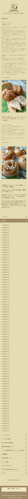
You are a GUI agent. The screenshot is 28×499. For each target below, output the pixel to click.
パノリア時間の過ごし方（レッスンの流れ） (13, 450)
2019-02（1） (6, 388)
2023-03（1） (6, 299)
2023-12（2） (6, 284)
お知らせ (4, 220)
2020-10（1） (6, 356)
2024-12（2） (6, 259)
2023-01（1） (6, 304)
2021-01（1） (6, 351)
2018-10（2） (6, 398)
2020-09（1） (6, 358)
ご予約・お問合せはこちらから (10, 469)
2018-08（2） (6, 401)
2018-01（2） (6, 418)
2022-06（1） (6, 319)
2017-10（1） (6, 425)
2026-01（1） (6, 234)
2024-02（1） (6, 282)
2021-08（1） (6, 341)
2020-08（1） (6, 361)
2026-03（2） (6, 232)
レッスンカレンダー (7, 465)
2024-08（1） (6, 269)
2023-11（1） (6, 287)
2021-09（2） (6, 339)
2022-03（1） (6, 326)
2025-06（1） (6, 249)
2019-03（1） (6, 386)
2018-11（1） (6, 396)
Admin (19, 497)
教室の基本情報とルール (8, 446)
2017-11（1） (6, 423)
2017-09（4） (6, 428)
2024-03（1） (6, 279)
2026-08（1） (6, 225)
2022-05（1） (6, 321)
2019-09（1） (6, 376)
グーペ (15, 497)
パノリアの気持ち (6, 439)
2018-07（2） (6, 403)
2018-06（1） (6, 405)
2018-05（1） (6, 408)
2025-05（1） (6, 252)
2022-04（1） (6, 324)
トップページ (5, 216)
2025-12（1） (6, 237)
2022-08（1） (6, 316)
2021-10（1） (6, 336)
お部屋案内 (4, 454)
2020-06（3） (6, 366)
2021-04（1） (6, 346)
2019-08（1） (6, 378)
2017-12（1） (6, 420)
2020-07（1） (6, 363)
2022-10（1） (6, 311)
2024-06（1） (6, 272)
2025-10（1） (6, 242)
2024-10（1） (6, 264)
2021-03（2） (6, 348)
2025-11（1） (6, 239)
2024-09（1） (6, 267)
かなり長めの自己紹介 (7, 442)
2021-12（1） (6, 331)
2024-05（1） (6, 274)
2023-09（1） (6, 291)
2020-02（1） (6, 368)
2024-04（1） (6, 277)
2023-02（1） (6, 301)
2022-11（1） (6, 309)
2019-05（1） (6, 383)
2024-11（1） (6, 262)
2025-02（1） (6, 257)
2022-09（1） (6, 314)
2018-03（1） (6, 413)
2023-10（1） (6, 289)
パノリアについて (6, 435)
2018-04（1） (6, 410)
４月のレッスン (6, 24)
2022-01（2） (6, 329)
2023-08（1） (6, 294)
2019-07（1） (6, 381)
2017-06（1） (6, 430)
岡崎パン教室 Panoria (10, 495)
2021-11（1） (6, 334)
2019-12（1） (6, 371)
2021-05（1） (6, 344)
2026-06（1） (6, 227)
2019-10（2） (6, 373)
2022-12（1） (6, 306)
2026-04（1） (6, 230)
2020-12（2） (6, 353)
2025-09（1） (6, 244)
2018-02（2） (6, 415)
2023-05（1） (6, 296)
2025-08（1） (6, 247)
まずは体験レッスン (7, 458)
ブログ (3, 473)
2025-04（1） (6, 254)
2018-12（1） (6, 393)
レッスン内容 (5, 461)
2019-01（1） (6, 391)
